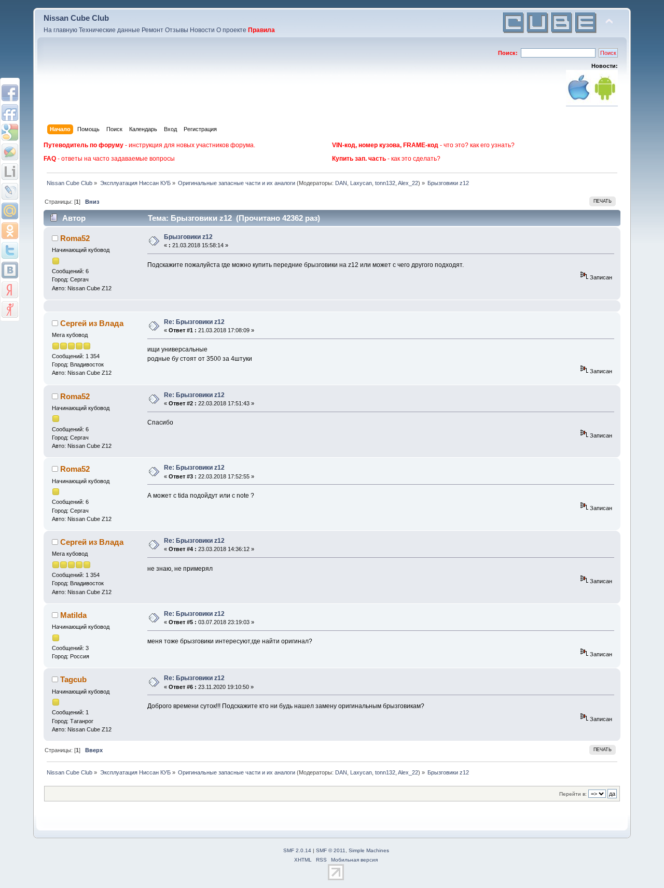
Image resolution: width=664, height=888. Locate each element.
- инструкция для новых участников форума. (149, 145)
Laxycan (361, 183)
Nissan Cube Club (76, 17)
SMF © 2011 (330, 850)
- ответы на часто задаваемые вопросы (109, 158)
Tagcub (73, 679)
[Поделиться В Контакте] (10, 270)
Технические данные (109, 30)
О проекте (231, 30)
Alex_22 (408, 183)
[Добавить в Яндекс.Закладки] (10, 289)
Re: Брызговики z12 (194, 322)
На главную (60, 30)
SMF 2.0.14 (297, 850)
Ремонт (152, 30)
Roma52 (75, 238)
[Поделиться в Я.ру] (10, 309)
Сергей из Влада (91, 323)
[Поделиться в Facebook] (10, 92)
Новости (202, 30)
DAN (341, 183)
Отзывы (176, 30)
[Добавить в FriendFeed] (10, 112)
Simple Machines (369, 850)
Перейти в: (573, 794)
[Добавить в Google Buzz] (10, 152)
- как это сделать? (386, 158)
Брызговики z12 (188, 237)
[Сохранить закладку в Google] (10, 132)
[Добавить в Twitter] (10, 250)
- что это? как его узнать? (423, 145)
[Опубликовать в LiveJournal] (10, 191)
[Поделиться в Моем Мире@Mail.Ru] (10, 211)
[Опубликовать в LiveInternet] (10, 171)
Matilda (73, 615)
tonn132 (385, 183)
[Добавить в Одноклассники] (10, 230)
